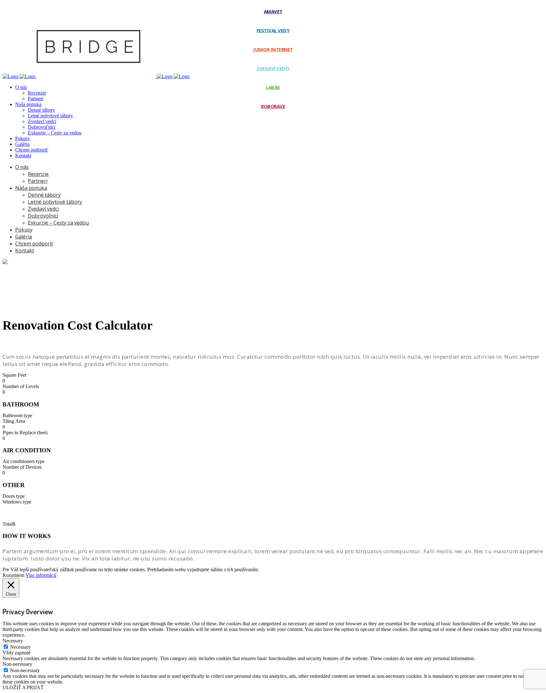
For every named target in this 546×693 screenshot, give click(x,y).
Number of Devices (22, 467)
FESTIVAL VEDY (273, 30)
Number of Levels (21, 386)
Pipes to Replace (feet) (25, 432)
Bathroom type (17, 415)
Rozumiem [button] (13, 575)
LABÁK (273, 87)
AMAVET (273, 11)
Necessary (20, 647)
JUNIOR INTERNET (273, 49)
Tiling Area (14, 421)
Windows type (17, 501)
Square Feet (14, 375)
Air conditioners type (24, 461)
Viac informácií (41, 575)
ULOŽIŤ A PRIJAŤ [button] (23, 687)
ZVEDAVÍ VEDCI (273, 68)
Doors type (14, 496)
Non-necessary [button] (17, 664)
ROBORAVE (273, 106)
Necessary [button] (13, 640)
